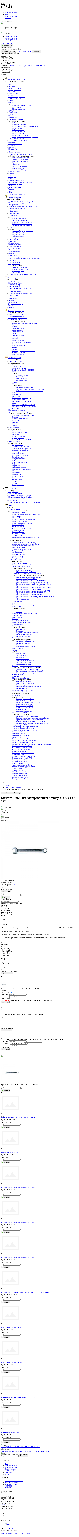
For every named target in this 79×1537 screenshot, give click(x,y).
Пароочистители (17, 445)
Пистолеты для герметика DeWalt (23, 753)
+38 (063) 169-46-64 (11, 40)
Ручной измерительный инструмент (20, 154)
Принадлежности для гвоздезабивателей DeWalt (32, 580)
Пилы (10, 227)
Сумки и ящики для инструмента (23, 424)
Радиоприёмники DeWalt (20, 760)
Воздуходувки (13, 281)
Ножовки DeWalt (18, 525)
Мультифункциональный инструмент (24, 406)
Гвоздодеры (12, 91)
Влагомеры (12, 260)
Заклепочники (13, 93)
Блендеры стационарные (20, 455)
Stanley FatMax (13, 205)
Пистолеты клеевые (18, 399)
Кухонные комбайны (19, 467)
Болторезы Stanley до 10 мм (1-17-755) (13, 1432)
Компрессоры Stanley (15, 283)
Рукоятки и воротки (15, 152)
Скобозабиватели (14, 171)
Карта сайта (8, 1472)
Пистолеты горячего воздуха (21, 398)
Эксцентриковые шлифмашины (22, 225)
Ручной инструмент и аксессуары (19, 412)
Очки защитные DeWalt (20, 563)
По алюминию (21, 629)
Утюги (14, 483)
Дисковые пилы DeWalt (24, 711)
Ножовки (11, 145)
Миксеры (15, 338)
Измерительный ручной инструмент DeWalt (26, 514)
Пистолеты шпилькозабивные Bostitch (21, 499)
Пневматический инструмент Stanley (20, 293)
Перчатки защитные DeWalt (21, 565)
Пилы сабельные (21, 379)
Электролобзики (13, 239)
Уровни (14, 425)
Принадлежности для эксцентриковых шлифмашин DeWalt (35, 596)
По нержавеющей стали (24, 634)
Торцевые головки (14, 187)
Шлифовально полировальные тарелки (29, 686)
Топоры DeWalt (17, 535)
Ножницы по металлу (15, 144)
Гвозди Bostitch (13, 492)
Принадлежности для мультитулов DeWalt (30, 586)
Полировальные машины (20, 218)
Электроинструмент (15, 361)
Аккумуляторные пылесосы (21, 448)
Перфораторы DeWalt (19, 751)
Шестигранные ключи (19, 109)
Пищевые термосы (14, 292)
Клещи (10, 100)
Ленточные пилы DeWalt (24, 709)
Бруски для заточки (14, 90)
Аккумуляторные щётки (20, 450)
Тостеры (15, 481)
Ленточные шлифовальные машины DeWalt (30, 721)
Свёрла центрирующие (23, 664)
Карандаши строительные (20, 158)
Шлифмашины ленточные (24, 387)
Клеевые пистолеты (15, 98)
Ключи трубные (17, 107)
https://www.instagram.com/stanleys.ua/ (37, 1451)
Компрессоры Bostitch (15, 493)
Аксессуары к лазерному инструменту (25, 323)
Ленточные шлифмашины (20, 220)
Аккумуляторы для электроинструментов (22, 274)
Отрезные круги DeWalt (24, 570)
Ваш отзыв (5, 998)
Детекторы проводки (15, 246)
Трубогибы (12, 191)
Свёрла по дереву (22, 657)
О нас (6, 14)
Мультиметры (13, 250)
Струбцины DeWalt (18, 533)
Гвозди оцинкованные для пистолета (24, 613)
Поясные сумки (17, 648)
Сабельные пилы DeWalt (24, 704)
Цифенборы (16, 676)
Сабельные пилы (18, 236)
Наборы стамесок (18, 133)
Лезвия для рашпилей (19, 337)
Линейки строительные (20, 159)
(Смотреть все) (17, 903)
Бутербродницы (17, 457)
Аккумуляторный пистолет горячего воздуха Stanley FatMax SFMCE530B (25, 1292)
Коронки (15, 619)
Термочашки (12, 302)
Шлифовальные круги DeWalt (26, 572)
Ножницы (11, 142)
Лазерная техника (14, 264)
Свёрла (14, 650)
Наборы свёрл (20, 653)
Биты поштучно (17, 603)
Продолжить (5, 1002)
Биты (10, 84)
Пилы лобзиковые (22, 377)
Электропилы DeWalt (19, 558)
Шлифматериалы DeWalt (20, 678)
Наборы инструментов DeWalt (22, 746)
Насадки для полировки (20, 620)
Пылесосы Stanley (14, 213)
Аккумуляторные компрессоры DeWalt (25, 727)
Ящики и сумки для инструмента (27, 673)
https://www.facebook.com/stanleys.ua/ (13, 1451)
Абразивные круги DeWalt (21, 566)
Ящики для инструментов (17, 194)
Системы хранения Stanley (17, 170)
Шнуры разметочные (19, 168)
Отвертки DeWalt (18, 526)
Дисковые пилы (21, 380)
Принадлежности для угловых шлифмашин (30, 593)
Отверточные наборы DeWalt (22, 528)
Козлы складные (17, 617)
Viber (8, 1524)
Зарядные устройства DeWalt (21, 739)
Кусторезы (15, 434)
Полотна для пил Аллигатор (25, 645)
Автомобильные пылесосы (21, 446)
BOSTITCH (8, 1486)
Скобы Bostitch (13, 500)
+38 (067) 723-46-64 (11, 36)
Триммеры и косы (18, 438)
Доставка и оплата (11, 12)
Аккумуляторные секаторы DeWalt (23, 542)
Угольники (16, 164)
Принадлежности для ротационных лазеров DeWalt (33, 591)
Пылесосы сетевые (18, 476)
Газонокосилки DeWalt (19, 553)
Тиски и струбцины (15, 184)
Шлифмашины (13, 215)
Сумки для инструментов (16, 180)
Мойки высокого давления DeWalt (23, 546)
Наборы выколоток (18, 123)
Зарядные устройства (19, 368)
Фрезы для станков (18, 352)
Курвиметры (12, 112)
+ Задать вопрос (6, 1030)
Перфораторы (13, 211)
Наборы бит (16, 420)
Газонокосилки (17, 431)
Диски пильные (17, 332)
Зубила (10, 95)
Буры (14, 325)
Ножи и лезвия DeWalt (19, 521)
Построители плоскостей (20, 269)
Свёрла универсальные (23, 662)
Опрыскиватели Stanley (16, 290)
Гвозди (14, 326)
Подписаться (23, 1456)
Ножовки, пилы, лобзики (16, 410)
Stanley (14, 884)
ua (11, 45)
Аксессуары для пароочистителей (23, 452)
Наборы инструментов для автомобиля (25, 126)
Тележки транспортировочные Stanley (21, 182)
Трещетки (11, 189)
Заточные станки (14, 248)
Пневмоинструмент (14, 272)
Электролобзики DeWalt (20, 775)
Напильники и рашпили (16, 138)
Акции (7, 1474)
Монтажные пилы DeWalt (24, 707)
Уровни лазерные (18, 271)
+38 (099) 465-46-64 (11, 38)
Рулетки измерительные (20, 163)
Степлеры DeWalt (18, 532)
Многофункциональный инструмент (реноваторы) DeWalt (31, 744)
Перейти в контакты (7, 43)
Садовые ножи (13, 295)
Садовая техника (14, 427)
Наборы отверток (18, 130)
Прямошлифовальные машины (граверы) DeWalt (32, 720)
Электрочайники (18, 485)
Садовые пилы (13, 297)
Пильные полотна (18, 344)
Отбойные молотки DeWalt (21, 749)
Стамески (11, 175)
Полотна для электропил (20, 638)
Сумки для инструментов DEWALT (28, 669)
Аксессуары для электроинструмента (24, 415)
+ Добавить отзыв (7, 973)
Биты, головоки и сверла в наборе (23, 605)
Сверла (14, 347)
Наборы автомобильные (20, 419)
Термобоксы (12, 298)
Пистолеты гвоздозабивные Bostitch (20, 495)
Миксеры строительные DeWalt (22, 742)
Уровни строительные (19, 166)
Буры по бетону (17, 606)
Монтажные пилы (18, 232)
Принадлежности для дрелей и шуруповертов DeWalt (33, 584)
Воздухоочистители (18, 459)
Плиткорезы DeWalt (18, 754)
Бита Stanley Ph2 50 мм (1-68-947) (12, 1327)
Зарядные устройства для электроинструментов (24, 258)
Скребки (11, 173)
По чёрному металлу (23, 636)
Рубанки (11, 151)
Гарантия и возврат (11, 16)
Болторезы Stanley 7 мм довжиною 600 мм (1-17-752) (18, 1397)
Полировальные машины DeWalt (27, 716)
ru (8, 45)
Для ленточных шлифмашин (25, 683)
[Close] (1, 1038)
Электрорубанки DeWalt (20, 779)
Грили (14, 460)
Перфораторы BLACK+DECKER (23, 370)
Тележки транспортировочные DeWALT (29, 671)
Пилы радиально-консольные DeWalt (28, 702)
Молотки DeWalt (17, 518)
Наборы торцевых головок (21, 135)
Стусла (10, 178)
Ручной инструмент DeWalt (17, 509)
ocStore (11, 1528)
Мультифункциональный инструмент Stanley (23, 206)
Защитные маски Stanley (16, 314)
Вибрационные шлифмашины (22, 224)
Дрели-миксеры (13, 243)
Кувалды (11, 111)
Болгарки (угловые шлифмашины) (23, 222)
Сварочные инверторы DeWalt (22, 765)
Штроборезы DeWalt (19, 772)
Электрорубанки (13, 255)
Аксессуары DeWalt (14, 559)
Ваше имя (4, 994)
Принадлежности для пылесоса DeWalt (29, 589)
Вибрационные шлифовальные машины (29, 391)
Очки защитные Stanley (16, 316)
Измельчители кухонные (20, 462)
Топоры (11, 185)
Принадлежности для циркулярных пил (29, 594)
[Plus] (21, 895)
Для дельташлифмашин (24, 681)
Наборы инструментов (15, 119)
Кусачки (11, 114)
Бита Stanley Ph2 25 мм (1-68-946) (12, 1362)
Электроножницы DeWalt (20, 777)
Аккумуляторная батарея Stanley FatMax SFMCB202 (18, 1187)
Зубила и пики (17, 615)
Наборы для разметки (19, 124)
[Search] (20, 49)
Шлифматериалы (18, 354)
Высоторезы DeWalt (18, 547)
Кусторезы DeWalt (18, 556)
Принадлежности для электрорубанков (29, 598)
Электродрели (13, 241)
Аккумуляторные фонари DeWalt (23, 728)
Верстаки (15, 417)
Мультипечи (16, 472)
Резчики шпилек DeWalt (20, 761)
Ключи (10, 102)
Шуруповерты (13, 210)
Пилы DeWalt (16, 695)
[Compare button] (3, 893)
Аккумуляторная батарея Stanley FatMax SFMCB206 (18, 1257)
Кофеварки (16, 464)
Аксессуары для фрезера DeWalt (26, 579)
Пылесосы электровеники (20, 478)
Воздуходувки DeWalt (19, 551)
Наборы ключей (17, 128)
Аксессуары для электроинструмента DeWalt (27, 573)
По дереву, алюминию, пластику (27, 633)
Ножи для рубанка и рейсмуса (22, 622)
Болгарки (15, 392)
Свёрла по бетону (22, 655)
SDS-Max (19, 610)
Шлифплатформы (22, 688)
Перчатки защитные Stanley (17, 318)
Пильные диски (17, 626)
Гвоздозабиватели (18, 365)
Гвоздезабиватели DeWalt (20, 735)
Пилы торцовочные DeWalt (25, 700)
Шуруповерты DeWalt (19, 773)
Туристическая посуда (15, 304)
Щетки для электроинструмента (22, 690)
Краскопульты (17, 396)
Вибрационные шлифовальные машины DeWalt (32, 723)
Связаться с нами (10, 1471)
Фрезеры (11, 253)
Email (2, 1043)
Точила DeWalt (17, 768)
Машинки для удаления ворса (22, 469)
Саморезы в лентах (22, 599)
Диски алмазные (17, 330)
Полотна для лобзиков (23, 643)
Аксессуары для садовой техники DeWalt (25, 544)
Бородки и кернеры (14, 88)
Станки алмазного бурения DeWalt (23, 767)
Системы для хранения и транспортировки (26, 666)
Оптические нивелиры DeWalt (22, 747)
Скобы (14, 349)
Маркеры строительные (20, 161)
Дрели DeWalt (16, 737)
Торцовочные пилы (18, 238)
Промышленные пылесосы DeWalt (23, 756)
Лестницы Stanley (14, 285)
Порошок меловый (18, 345)
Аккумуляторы (17, 366)
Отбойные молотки (14, 245)
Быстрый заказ (6, 793)
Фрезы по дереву (17, 674)
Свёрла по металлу (22, 659)
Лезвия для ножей (18, 335)
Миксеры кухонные (18, 471)
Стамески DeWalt (18, 530)
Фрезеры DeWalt (17, 770)
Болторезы (11, 86)
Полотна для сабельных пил (25, 646)
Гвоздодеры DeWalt (18, 512)
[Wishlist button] (1, 893)
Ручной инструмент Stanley (14, 784)
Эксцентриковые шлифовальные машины (30, 389)
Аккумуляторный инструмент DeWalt (24, 730)
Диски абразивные (18, 328)
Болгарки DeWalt (18, 732)
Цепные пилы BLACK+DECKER (23, 439)
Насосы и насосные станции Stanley (20, 288)
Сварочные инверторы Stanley (18, 208)
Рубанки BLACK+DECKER (21, 401)
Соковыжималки (17, 479)
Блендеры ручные (18, 453)
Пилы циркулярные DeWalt (25, 699)
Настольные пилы (18, 234)
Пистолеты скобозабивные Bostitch (20, 497)
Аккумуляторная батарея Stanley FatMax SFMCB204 (18, 1222)
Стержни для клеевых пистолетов (23, 351)
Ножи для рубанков (18, 340)
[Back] (5, 81)
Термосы (11, 300)
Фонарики (11, 307)
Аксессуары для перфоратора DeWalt (28, 577)
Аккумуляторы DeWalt (19, 725)
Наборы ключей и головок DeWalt (23, 519)
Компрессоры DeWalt (19, 554)
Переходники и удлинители (21, 342)
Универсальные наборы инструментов (25, 137)
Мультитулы (12, 118)
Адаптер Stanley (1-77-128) (9, 1152)
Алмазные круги (17, 601)
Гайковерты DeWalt (18, 733)
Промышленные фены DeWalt (22, 758)
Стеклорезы (12, 177)
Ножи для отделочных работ (17, 140)
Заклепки (15, 333)
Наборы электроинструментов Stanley (20, 203)
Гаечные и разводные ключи (21, 105)
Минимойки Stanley (15, 286)
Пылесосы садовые (18, 436)
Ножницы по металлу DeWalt (22, 523)
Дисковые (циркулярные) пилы (22, 231)
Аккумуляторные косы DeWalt (22, 549)
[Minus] (1, 895)
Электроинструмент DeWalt (17, 692)
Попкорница (16, 474)
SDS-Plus (19, 612)
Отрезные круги (17, 624)
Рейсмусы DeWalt (18, 763)
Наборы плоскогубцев (19, 131)
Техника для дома (14, 441)
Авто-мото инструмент (16, 83)
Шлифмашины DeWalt (19, 713)
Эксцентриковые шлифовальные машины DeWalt (32, 718)
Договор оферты (10, 1469)
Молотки (11, 116)
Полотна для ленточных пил (25, 641)
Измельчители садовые (19, 432)
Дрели (14, 403)
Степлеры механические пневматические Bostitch (24, 502)
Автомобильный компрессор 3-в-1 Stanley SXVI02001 (18, 1117)
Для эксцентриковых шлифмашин (27, 685)
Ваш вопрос (5, 1047)
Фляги (10, 305)
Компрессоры (16, 394)
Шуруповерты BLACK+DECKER (23, 405)
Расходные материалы (15, 319)
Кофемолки (16, 466)
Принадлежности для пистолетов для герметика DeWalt (34, 587)
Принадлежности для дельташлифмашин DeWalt (32, 582)
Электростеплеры (14, 257)
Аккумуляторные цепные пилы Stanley (21, 201)
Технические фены (14, 251)
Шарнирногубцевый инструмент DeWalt (25, 537)
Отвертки (11, 147)
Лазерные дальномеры (19, 267)
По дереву (19, 631)
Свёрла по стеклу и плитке (25, 660)
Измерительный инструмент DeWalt (24, 740)
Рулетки (15, 422)
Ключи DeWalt (17, 516)
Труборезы (12, 192)
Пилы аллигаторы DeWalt (24, 706)
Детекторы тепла (14, 262)
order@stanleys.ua (6, 1505)
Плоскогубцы (12, 149)
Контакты (8, 18)
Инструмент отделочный (16, 97)
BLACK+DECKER (11, 1484)
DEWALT (8, 1488)
